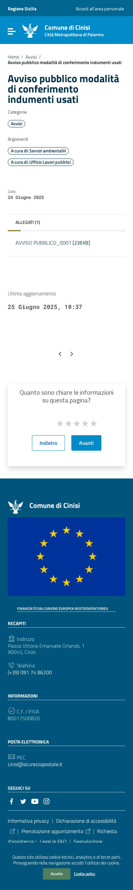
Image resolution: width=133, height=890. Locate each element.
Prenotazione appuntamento (52, 831)
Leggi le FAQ (53, 841)
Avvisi (31, 56)
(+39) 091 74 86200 (30, 672)
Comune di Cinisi (74, 29)
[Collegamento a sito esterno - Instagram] (46, 801)
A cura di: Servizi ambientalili (38, 150)
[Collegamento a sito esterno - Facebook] (11, 801)
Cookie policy (84, 874)
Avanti (86, 443)
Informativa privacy (28, 821)
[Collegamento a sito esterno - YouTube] (35, 801)
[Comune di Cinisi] (30, 30)
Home (13, 56)
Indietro (48, 443)
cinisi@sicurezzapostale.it (35, 764)
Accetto (57, 874)
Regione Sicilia (22, 8)
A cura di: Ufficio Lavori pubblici (41, 162)
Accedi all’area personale (100, 8)
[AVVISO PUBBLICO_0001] (66, 251)
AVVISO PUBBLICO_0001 (52, 243)
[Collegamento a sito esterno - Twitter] (23, 801)
